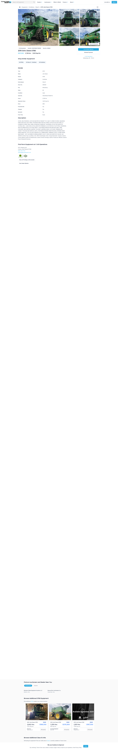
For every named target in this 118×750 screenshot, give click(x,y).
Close (85, 746)
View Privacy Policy (77, 747)
